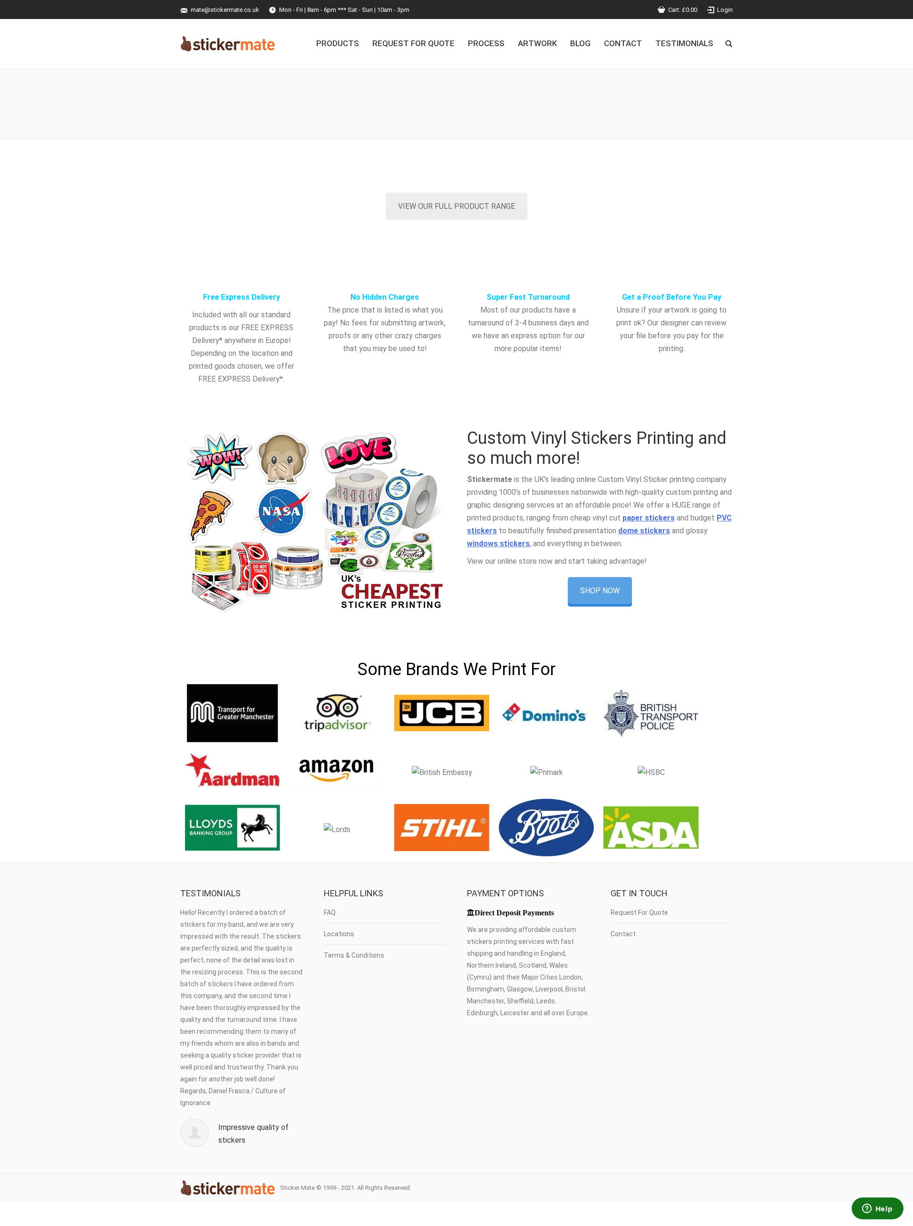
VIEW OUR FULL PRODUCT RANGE (456, 206)
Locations (339, 934)
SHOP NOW (600, 590)
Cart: (682, 9)
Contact (623, 934)
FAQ (330, 912)
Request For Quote (639, 912)
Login (725, 9)
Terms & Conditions (354, 955)
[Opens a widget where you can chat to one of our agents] (877, 1209)
